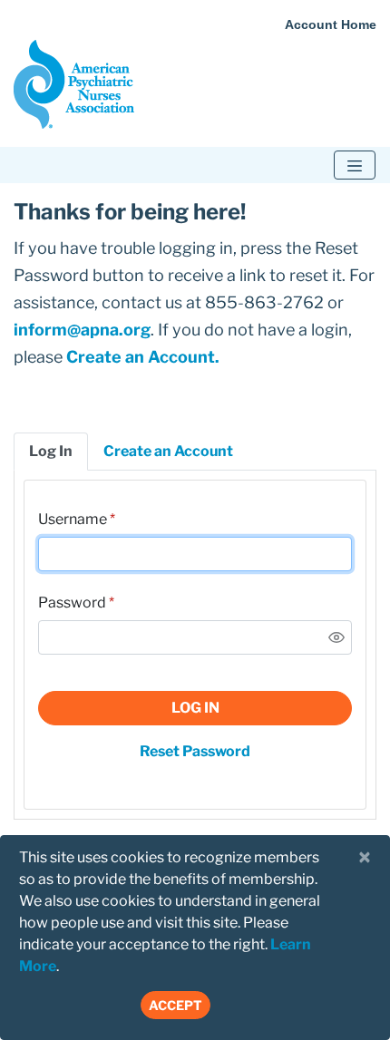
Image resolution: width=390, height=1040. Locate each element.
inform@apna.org (82, 329)
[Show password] (336, 637)
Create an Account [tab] (168, 451)
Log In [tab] (51, 451)
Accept (175, 1005)
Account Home (330, 24)
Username (72, 519)
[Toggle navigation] (354, 165)
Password (72, 602)
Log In (195, 707)
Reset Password (195, 751)
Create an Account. (142, 356)
